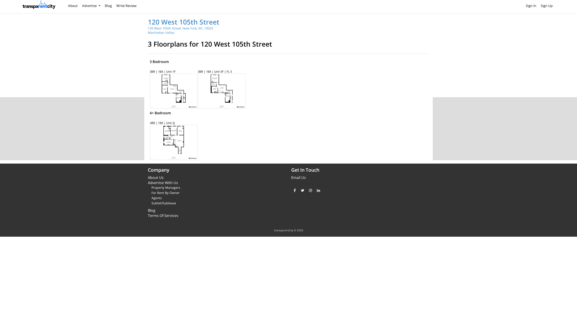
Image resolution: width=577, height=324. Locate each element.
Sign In (531, 5)
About (73, 5)
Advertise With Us (163, 182)
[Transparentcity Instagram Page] (310, 190)
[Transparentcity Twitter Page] (302, 190)
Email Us (298, 177)
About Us (156, 177)
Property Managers (165, 187)
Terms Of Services (163, 215)
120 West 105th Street (183, 22)
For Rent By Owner (165, 193)
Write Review (126, 5)
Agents (156, 198)
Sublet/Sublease (163, 203)
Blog (108, 5)
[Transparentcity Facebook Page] (294, 190)
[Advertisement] (505, 128)
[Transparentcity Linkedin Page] (318, 190)
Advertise (90, 5)
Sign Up (547, 5)
